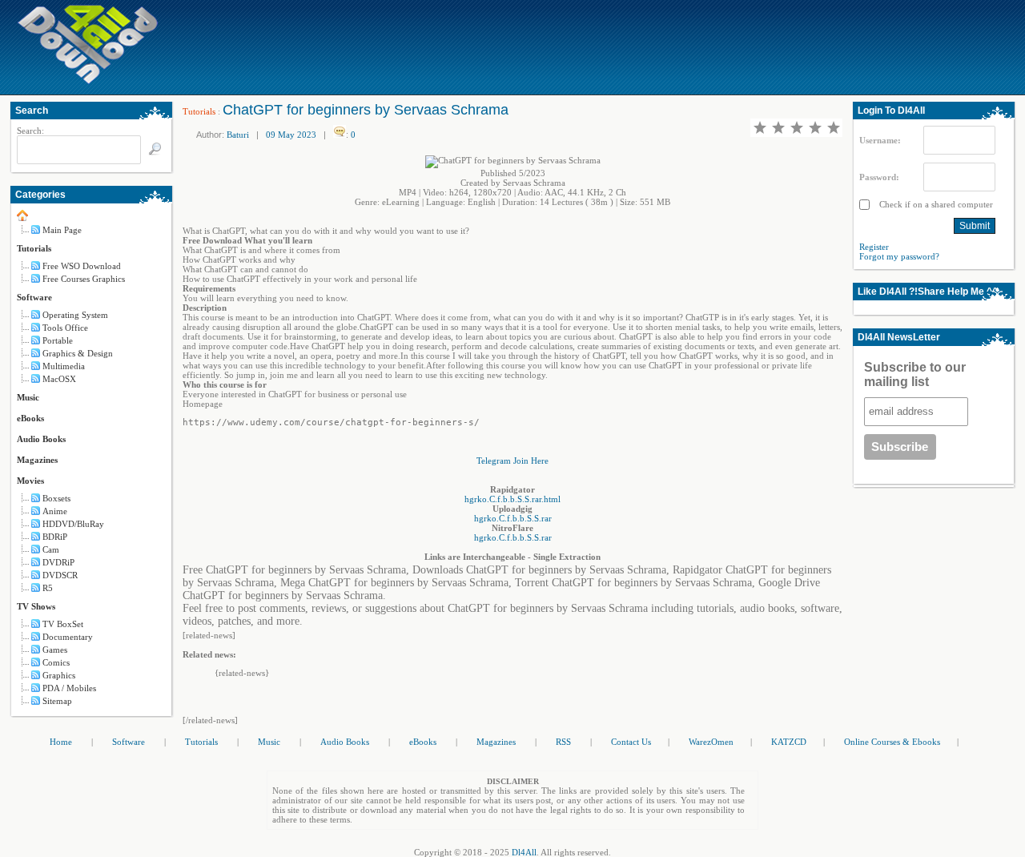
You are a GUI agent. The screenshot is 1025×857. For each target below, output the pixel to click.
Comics (56, 662)
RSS (563, 741)
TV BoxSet (62, 624)
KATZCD (788, 741)
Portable (57, 340)
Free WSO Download (81, 266)
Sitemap (57, 701)
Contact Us (631, 741)
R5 (47, 588)
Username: (880, 140)
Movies (30, 480)
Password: (879, 177)
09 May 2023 (291, 134)
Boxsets (56, 498)
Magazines (37, 460)
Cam (50, 549)
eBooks (30, 418)
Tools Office (65, 327)
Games (54, 649)
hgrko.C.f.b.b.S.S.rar (513, 518)
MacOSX (59, 379)
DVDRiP (58, 562)
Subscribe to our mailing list (915, 374)
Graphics (58, 675)
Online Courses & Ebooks (892, 741)
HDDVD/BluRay (73, 524)
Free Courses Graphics (83, 279)
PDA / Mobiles (69, 688)
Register (874, 246)
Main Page (62, 230)
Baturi (238, 134)
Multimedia (63, 366)
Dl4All (524, 852)
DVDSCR (60, 575)
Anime (54, 511)
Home (61, 741)
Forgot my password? (899, 256)
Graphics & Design (77, 353)
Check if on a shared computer (935, 204)
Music (28, 397)
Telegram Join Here (512, 460)
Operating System (75, 315)
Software (34, 297)
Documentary (67, 637)
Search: (30, 130)
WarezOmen (711, 741)
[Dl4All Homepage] (88, 81)
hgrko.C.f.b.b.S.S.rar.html (512, 499)
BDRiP (54, 536)
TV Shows (36, 606)
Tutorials (34, 248)
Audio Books (41, 439)
